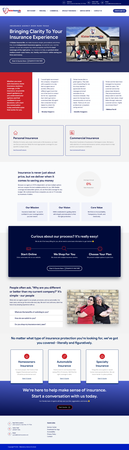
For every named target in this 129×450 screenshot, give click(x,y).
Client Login (119, 11)
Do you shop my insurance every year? (30, 324)
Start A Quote (26, 378)
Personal (42, 11)
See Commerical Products (77, 150)
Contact (49, 436)
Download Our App (53, 429)
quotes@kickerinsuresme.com (113, 3)
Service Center (85, 11)
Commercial (54, 11)
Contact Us (98, 11)
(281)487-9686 (95, 3)
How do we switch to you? (25, 318)
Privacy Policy (51, 434)
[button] (36, 312)
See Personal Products (19, 150)
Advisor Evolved (31, 447)
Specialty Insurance (69, 11)
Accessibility (51, 432)
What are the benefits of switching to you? (32, 312)
